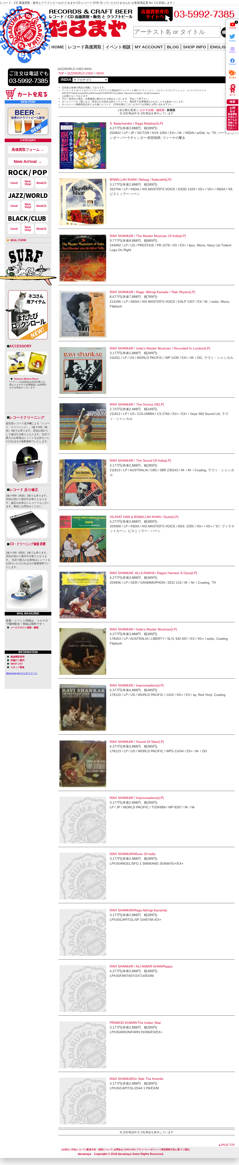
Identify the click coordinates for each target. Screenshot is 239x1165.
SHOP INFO (194, 47)
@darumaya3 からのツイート (21, 673)
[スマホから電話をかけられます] (29, 87)
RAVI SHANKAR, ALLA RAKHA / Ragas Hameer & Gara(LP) (153, 573)
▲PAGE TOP (226, 1145)
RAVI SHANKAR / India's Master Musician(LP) (143, 629)
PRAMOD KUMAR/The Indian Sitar (135, 1023)
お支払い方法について (73, 1149)
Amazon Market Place (26, 379)
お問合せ (118, 1149)
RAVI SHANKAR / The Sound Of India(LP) (140, 460)
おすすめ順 (147, 110)
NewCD (41, 183)
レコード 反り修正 (23, 490)
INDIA (100, 73)
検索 (232, 101)
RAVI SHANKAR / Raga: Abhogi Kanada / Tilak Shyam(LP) (152, 292)
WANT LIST (17, 663)
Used (14, 183)
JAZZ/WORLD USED (80, 73)
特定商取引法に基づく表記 (175, 1149)
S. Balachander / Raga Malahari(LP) (136, 123)
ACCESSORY (20, 346)
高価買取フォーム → (28, 149)
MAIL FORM (18, 240)
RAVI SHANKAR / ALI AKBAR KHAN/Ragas (141, 966)
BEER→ (28, 114)
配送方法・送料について (99, 1149)
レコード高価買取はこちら (19, 9)
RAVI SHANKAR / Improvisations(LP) (137, 685)
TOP (61, 73)
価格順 (160, 110)
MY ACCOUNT (149, 47)
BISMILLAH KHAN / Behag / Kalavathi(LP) (141, 179)
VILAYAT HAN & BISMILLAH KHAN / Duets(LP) (144, 517)
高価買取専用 (18, 656)
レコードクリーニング (26, 417)
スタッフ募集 (18, 667)
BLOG (173, 47)
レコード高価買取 (85, 47)
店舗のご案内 (18, 660)
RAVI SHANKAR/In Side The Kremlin (136, 1079)
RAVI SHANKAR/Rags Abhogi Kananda (138, 910)
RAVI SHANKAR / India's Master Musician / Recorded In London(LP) (160, 348)
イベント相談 (118, 47)
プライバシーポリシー (148, 1149)
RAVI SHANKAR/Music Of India (132, 854)
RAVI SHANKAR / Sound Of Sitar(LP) (137, 742)
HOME (6, 28)
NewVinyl (28, 183)
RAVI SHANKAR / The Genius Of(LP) (137, 404)
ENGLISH (219, 47)
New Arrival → (28, 161)
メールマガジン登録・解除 (25, 627)
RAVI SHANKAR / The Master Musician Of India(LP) (148, 236)
